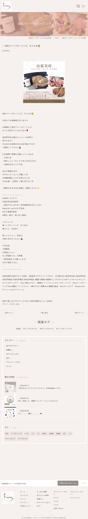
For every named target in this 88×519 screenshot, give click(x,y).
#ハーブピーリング (64, 329)
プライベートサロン (9, 304)
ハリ (70, 433)
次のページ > (79, 313)
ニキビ (27, 433)
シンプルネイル (23, 439)
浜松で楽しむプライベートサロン (16, 301)
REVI (17, 304)
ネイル (8, 366)
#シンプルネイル (30, 329)
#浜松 (18, 329)
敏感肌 (58, 433)
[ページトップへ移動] (84, 483)
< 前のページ (8, 313)
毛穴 (64, 433)
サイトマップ (75, 498)
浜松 (7, 433)
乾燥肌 (51, 433)
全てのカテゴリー (12, 346)
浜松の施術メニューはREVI (41, 301)
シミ (38, 433)
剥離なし (9, 350)
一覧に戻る (44, 313)
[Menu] (83, 6)
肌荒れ (45, 433)
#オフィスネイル (47, 329)
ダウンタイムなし (12, 354)
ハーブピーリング (16, 433)
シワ (33, 433)
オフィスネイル (10, 439)
